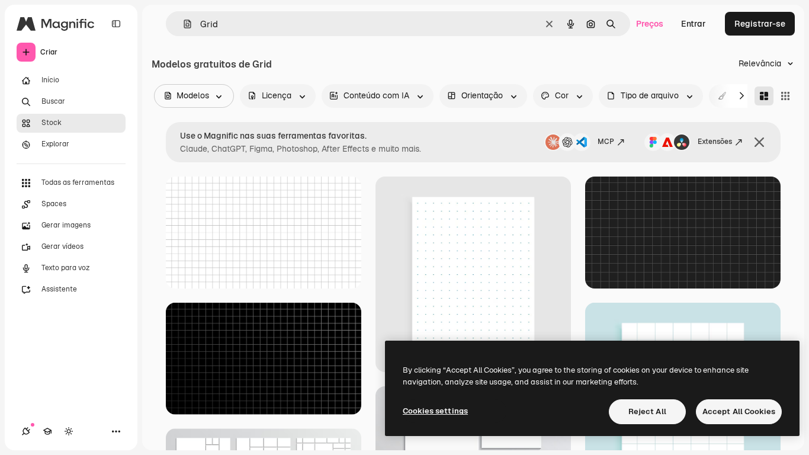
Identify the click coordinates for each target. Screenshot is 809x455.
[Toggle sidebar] (116, 23)
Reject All (647, 411)
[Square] (785, 95)
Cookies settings (435, 411)
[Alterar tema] (68, 431)
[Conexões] (26, 431)
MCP (606, 141)
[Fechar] (759, 142)
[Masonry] (764, 95)
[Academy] (47, 431)
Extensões (715, 141)
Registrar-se (759, 23)
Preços (649, 23)
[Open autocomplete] (182, 24)
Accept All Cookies (738, 411)
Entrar (693, 23)
